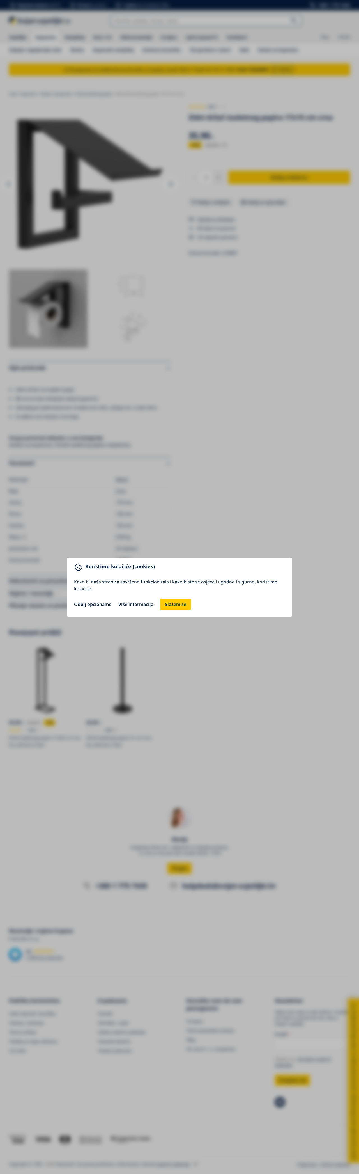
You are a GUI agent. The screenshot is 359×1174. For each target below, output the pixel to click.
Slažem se (175, 604)
